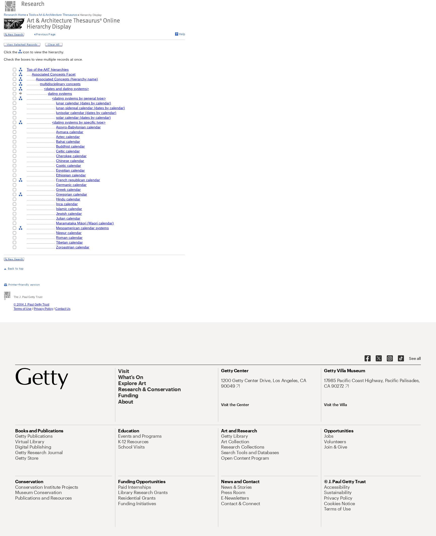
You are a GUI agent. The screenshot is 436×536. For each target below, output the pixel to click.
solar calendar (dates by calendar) (83, 117)
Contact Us (62, 309)
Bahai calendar (68, 141)
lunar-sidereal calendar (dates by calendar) (90, 108)
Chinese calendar (70, 161)
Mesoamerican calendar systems (82, 228)
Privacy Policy (43, 309)
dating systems (60, 93)
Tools (32, 15)
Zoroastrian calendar (72, 247)
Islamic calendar (69, 209)
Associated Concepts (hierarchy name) (67, 79)
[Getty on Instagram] (390, 359)
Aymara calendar (69, 132)
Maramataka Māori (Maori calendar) (85, 223)
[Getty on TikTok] (401, 359)
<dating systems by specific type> (78, 122)
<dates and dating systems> (66, 89)
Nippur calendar (68, 233)
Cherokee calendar (71, 156)
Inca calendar (67, 204)
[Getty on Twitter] (379, 359)
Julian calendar (68, 218)
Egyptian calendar (70, 170)
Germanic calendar (71, 185)
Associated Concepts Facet (53, 74)
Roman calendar (69, 238)
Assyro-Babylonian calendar (78, 127)
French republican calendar (78, 180)
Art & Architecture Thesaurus (58, 15)
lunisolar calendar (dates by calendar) (86, 113)
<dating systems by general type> (79, 98)
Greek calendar (68, 190)
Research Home (15, 15)
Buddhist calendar (70, 146)
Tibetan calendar (69, 242)
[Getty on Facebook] (368, 359)
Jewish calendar (69, 214)
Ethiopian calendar (71, 175)
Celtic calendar (68, 151)
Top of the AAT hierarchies (48, 69)
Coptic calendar (68, 166)
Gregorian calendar (71, 194)
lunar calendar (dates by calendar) (83, 103)
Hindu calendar (68, 199)
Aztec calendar (68, 137)
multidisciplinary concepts (60, 84)
